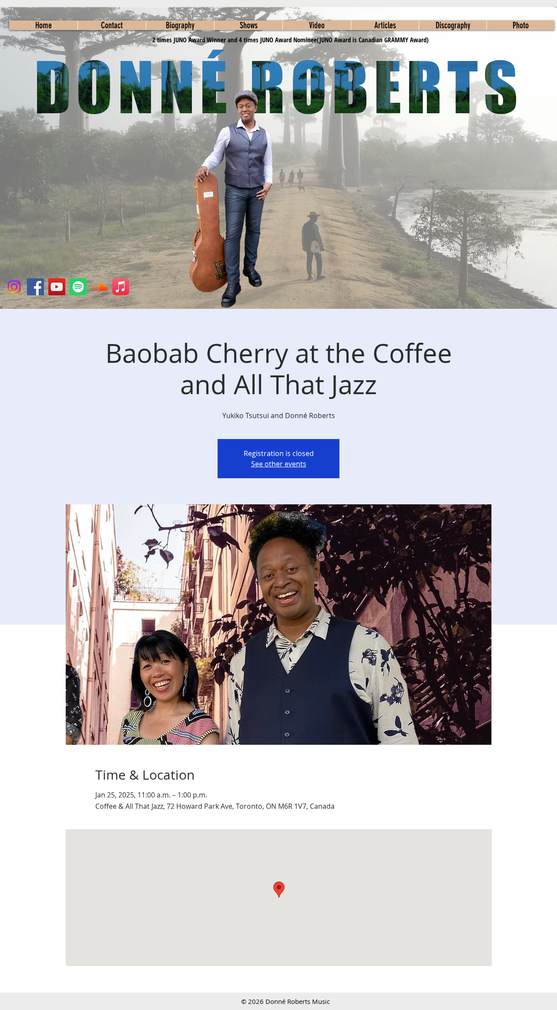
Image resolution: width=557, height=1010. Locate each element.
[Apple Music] (120, 286)
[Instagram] (14, 286)
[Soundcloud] (99, 286)
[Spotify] (78, 286)
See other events (278, 464)
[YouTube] (56, 286)
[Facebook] (35, 286)
